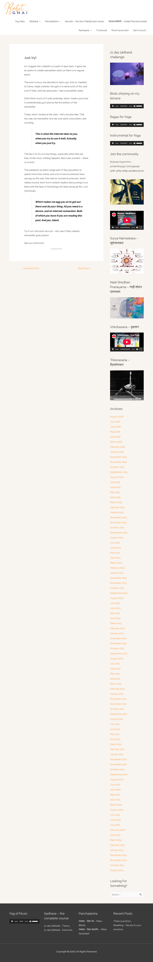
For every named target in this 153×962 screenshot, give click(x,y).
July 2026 (115, 421)
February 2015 (117, 845)
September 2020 (118, 774)
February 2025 (117, 507)
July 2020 (115, 784)
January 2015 (116, 850)
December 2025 (118, 457)
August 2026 (116, 416)
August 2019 (116, 809)
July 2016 (115, 825)
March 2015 (116, 840)
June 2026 (115, 426)
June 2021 (115, 729)
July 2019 (115, 814)
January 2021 (116, 754)
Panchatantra (51, 21)
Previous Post (30, 268)
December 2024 (118, 517)
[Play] (113, 106)
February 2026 (117, 447)
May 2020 (115, 794)
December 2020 (118, 759)
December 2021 (118, 699)
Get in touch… (140, 30)
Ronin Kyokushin (120, 30)
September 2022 (118, 653)
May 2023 (115, 613)
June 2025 (115, 487)
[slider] (139, 106)
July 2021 (115, 724)
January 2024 (117, 573)
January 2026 (117, 452)
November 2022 (118, 643)
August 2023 (116, 598)
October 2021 (117, 709)
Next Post (85, 268)
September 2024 (118, 532)
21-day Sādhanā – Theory (57, 925)
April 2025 (115, 497)
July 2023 (115, 603)
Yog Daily (20, 21)
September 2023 (118, 593)
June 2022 (115, 668)
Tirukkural (101, 30)
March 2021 (116, 744)
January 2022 (116, 694)
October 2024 (117, 527)
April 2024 (115, 557)
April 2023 (115, 618)
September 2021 (118, 714)
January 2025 (116, 512)
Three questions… (122, 921)
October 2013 (117, 865)
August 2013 (116, 870)
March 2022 (116, 683)
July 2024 (115, 542)
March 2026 (116, 442)
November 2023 (118, 583)
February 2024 (117, 568)
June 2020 (115, 789)
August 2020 (116, 779)
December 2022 (118, 638)
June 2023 (115, 608)
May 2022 (115, 673)
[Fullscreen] (141, 227)
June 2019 (115, 820)
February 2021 (117, 749)
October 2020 (117, 769)
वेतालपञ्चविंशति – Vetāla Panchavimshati (128, 21)
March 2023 (116, 623)
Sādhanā (33, 21)
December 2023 (118, 578)
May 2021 (115, 734)
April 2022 (115, 678)
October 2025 (117, 467)
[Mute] (134, 106)
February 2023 (117, 628)
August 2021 (116, 719)
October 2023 (117, 588)
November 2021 (118, 704)
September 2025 (118, 472)
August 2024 (116, 537)
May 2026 (115, 431)
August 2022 (116, 658)
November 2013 (118, 860)
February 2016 (117, 830)
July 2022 (115, 663)
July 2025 (115, 482)
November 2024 (118, 522)
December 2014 (118, 855)
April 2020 (115, 799)
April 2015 (115, 835)
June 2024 (115, 547)
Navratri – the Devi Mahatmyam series (84, 21)
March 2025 (116, 502)
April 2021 (115, 739)
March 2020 (116, 804)
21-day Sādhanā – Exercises (58, 930)
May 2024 (115, 552)
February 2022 (117, 688)
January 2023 (116, 633)
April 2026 (115, 436)
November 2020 (118, 764)
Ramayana (84, 30)
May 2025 (115, 492)
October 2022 (117, 648)
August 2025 (116, 477)
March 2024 (116, 562)
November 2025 (118, 462)
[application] (127, 106)
